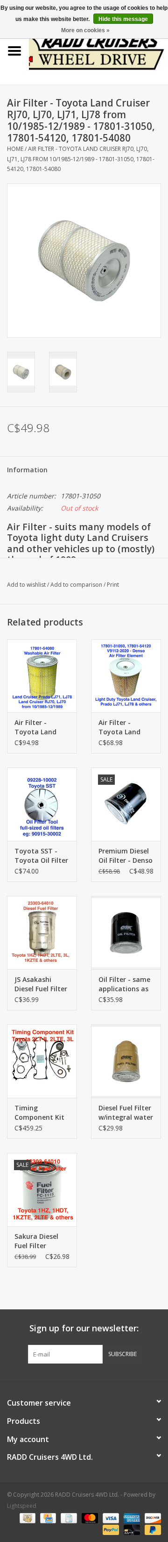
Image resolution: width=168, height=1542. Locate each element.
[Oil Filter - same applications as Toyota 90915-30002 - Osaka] (126, 932)
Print (113, 585)
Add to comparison (77, 585)
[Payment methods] (26, 1517)
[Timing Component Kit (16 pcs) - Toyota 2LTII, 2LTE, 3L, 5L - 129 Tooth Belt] (42, 1061)
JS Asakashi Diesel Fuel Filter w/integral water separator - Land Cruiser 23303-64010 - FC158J (42, 984)
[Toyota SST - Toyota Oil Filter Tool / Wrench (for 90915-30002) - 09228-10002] (42, 804)
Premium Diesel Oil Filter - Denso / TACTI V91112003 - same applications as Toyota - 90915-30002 (125, 855)
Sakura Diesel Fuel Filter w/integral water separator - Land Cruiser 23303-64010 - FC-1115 (42, 1241)
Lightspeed (21, 1506)
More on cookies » (85, 30)
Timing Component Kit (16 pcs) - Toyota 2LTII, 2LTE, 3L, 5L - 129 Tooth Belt (42, 1112)
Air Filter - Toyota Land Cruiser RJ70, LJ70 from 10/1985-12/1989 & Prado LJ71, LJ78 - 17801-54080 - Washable (40, 727)
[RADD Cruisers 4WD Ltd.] (98, 50)
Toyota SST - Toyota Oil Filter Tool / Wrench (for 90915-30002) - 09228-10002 (41, 855)
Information (27, 469)
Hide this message (123, 19)
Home (15, 149)
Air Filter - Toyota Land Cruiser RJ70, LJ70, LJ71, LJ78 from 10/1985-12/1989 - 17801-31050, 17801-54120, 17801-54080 (80, 159)
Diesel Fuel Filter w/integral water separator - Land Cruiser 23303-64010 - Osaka (126, 1112)
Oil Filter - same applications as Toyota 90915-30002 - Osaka (124, 984)
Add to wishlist (26, 585)
